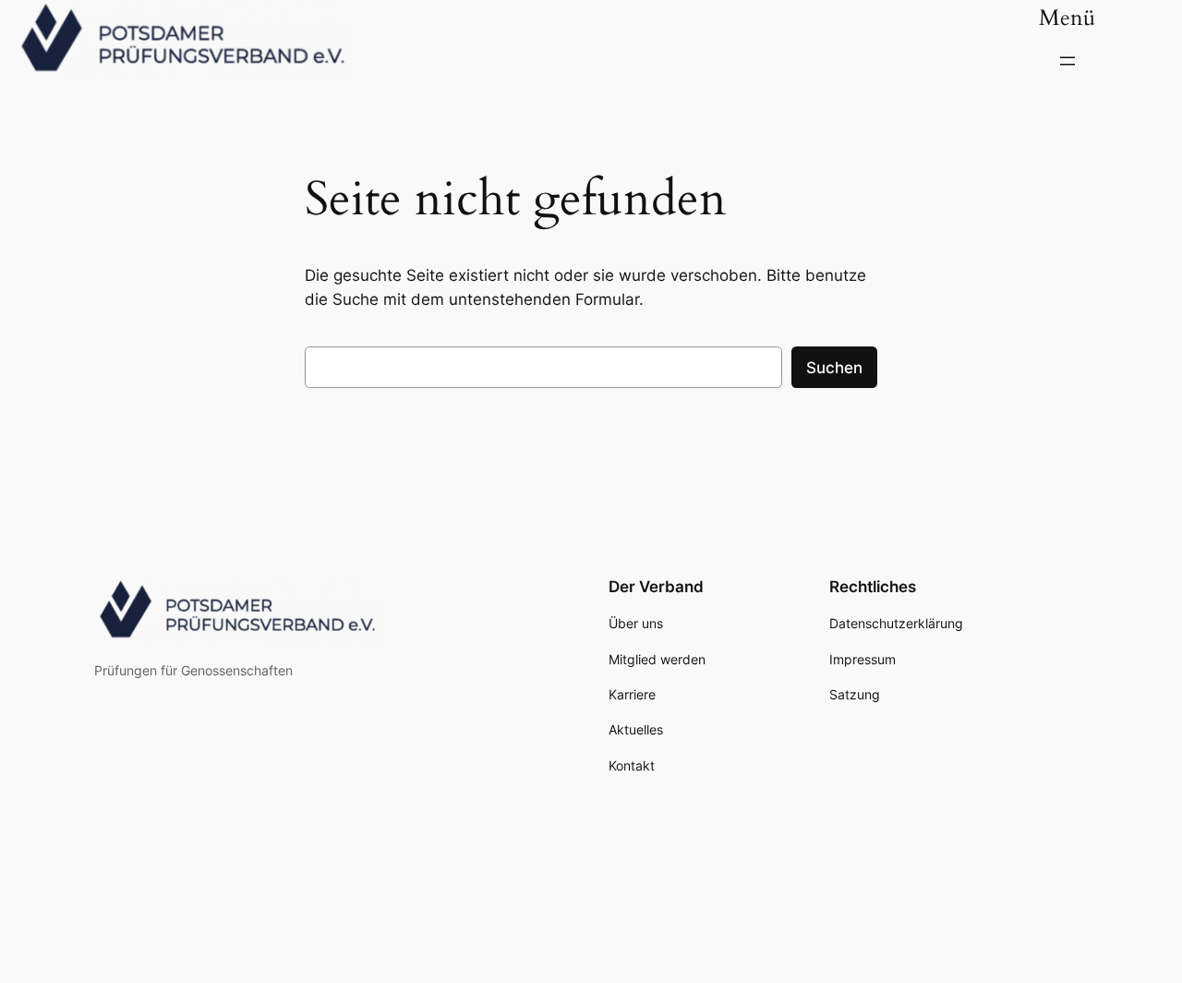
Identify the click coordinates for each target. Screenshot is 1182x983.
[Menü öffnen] (1067, 61)
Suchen (834, 367)
